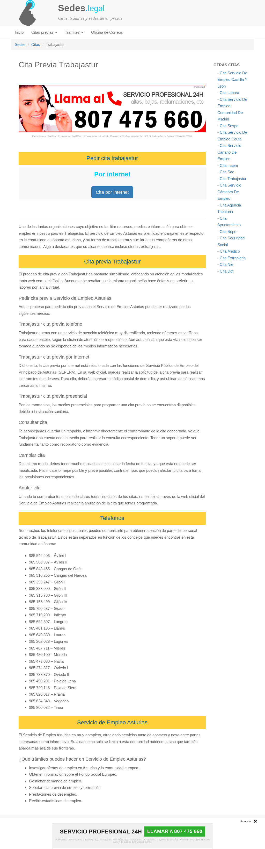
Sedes (20, 44)
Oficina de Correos (107, 32)
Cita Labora (229, 92)
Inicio (19, 32)
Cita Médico (230, 251)
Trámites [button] (73, 32)
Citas (35, 44)
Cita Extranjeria (233, 258)
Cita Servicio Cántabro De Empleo (229, 192)
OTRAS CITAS (227, 65)
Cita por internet (112, 192)
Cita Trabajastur (233, 178)
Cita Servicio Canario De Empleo (229, 152)
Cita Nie (226, 264)
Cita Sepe (228, 231)
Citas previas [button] (43, 32)
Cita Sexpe (229, 126)
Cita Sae (227, 172)
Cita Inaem (229, 165)
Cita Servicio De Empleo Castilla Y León (232, 79)
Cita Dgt (226, 271)
